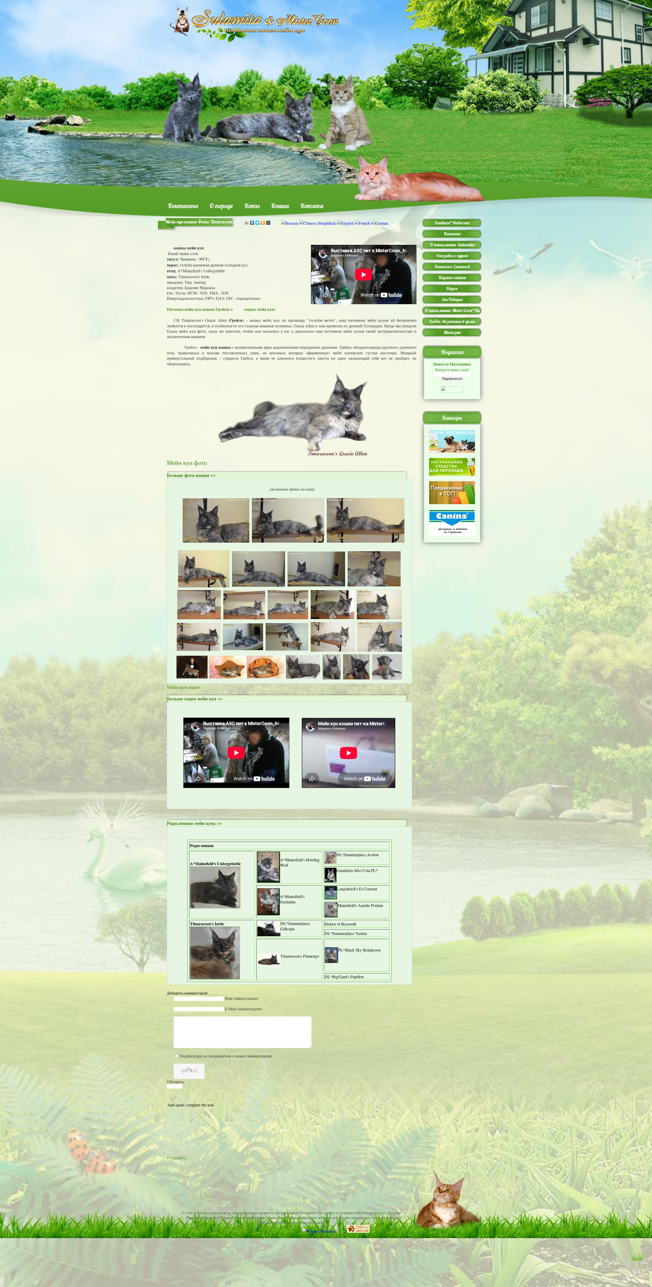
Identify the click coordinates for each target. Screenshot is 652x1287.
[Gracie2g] (379, 604)
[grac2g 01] (216, 519)
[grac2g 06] (316, 568)
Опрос (452, 288)
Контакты (183, 206)
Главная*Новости (452, 223)
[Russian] (289, 223)
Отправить (176, 1157)
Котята (311, 206)
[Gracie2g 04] (332, 636)
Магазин (452, 332)
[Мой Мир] (268, 222)
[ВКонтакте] (252, 222)
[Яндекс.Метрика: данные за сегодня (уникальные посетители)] (318, 1231)
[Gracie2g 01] (379, 636)
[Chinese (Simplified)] (317, 223)
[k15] (243, 636)
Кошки (280, 206)
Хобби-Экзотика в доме (452, 321)
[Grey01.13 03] (199, 604)
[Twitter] (257, 222)
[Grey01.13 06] (332, 604)
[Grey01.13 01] (374, 568)
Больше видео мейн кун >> (195, 698)
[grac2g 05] (258, 568)
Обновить (175, 1081)
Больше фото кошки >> (191, 475)
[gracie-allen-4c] (356, 666)
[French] (362, 223)
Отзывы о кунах (452, 256)
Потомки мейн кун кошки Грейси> (199, 309)
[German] (379, 223)
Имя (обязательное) (242, 998)
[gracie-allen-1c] (387, 666)
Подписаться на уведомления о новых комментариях (226, 1055)
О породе (221, 206)
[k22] (286, 636)
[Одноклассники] (263, 222)
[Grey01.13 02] (287, 604)
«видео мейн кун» (260, 309)
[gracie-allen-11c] (303, 666)
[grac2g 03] (365, 519)
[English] (345, 223)
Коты (252, 206)
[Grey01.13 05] (244, 604)
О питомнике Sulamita (452, 245)
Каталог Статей (452, 267)
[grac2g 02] (288, 519)
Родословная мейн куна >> (194, 823)
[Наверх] (640, 1260)
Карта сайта (452, 277)
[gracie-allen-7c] (331, 666)
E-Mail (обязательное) (243, 1008)
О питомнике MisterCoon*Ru (452, 310)
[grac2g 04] (204, 568)
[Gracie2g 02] (198, 636)
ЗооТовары (452, 299)
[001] (192, 667)
